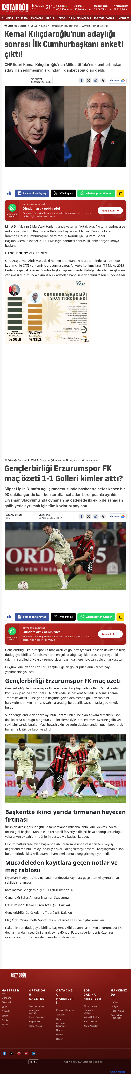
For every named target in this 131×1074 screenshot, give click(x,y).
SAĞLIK (50, 18)
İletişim (114, 1006)
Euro (79, 6)
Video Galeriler (37, 1017)
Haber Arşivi (35, 1026)
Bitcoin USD (122, 6)
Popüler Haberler (65, 1010)
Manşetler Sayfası (34, 1011)
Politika (5, 1020)
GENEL (34, 25)
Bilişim (59, 1039)
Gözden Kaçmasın (61, 1024)
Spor (4, 1007)
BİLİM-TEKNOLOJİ (80, 18)
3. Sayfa (6, 1011)
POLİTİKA (22, 18)
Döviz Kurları (90, 1006)
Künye (114, 1002)
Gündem (6, 998)
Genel (59, 1034)
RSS (34, 1061)
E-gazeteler (35, 1021)
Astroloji (60, 1014)
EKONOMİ (37, 18)
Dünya (59, 1030)
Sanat (59, 1019)
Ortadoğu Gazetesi (17, 25)
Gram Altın (102, 6)
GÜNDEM (7, 18)
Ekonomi (6, 1002)
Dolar (61, 6)
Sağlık (5, 1015)
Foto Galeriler (91, 1021)
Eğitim (5, 1024)
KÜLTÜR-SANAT (104, 18)
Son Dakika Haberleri (116, 1016)
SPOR (62, 18)
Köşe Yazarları (36, 1006)
